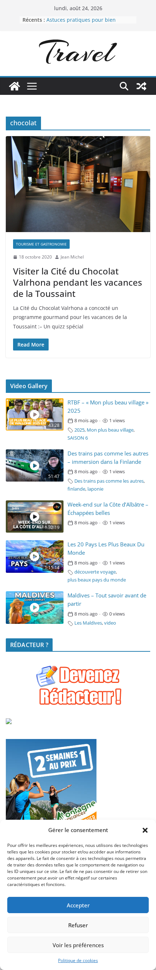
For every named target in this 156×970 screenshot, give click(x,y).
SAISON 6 (77, 438)
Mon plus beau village (110, 430)
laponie (95, 489)
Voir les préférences (78, 945)
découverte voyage (95, 572)
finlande (76, 489)
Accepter (78, 905)
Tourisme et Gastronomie (41, 244)
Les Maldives (88, 623)
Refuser (78, 925)
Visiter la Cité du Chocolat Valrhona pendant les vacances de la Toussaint (77, 282)
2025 (79, 430)
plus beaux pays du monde (96, 580)
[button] (145, 830)
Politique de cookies (78, 960)
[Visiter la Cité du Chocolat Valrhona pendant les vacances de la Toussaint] (78, 184)
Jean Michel (72, 257)
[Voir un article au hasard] (141, 86)
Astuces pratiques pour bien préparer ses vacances (81, 23)
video (110, 623)
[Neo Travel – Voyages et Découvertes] (14, 86)
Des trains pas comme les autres (109, 481)
